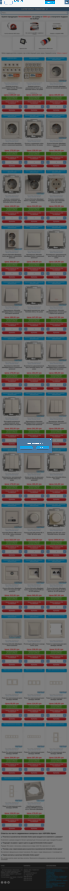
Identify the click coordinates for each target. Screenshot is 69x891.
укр (11, 2)
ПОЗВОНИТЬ (50, 2)
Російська (42, 448)
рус (6, 2)
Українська (26, 448)
